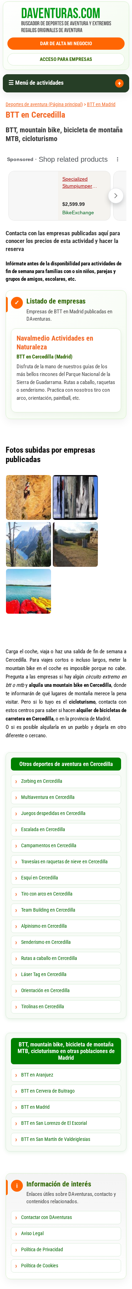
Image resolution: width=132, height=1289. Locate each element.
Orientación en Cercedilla (45, 990)
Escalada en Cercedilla (43, 829)
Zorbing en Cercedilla (41, 781)
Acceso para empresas (66, 59)
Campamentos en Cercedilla (48, 845)
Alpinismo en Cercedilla (44, 926)
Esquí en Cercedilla (39, 877)
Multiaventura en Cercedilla (48, 797)
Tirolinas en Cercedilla (42, 1006)
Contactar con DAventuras (46, 1217)
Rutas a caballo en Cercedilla (49, 958)
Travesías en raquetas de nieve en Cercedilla (64, 861)
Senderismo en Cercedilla (46, 942)
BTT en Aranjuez (37, 1075)
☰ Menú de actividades (36, 82)
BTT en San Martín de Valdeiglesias (55, 1139)
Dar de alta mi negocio (66, 43)
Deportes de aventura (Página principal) (44, 104)
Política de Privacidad (42, 1249)
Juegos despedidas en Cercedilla (53, 813)
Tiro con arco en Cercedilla (47, 894)
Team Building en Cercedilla (48, 910)
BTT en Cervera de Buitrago (48, 1091)
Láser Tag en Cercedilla (44, 974)
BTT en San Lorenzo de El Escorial (54, 1123)
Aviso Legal (32, 1233)
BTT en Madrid (101, 104)
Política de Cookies (39, 1265)
